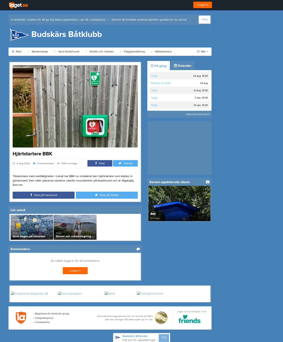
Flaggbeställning (134, 52)
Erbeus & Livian (161, 83)
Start (18, 52)
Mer (203, 52)
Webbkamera (163, 52)
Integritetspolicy (44, 318)
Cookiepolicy (42, 322)
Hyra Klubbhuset (68, 52)
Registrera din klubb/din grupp (52, 313)
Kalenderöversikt (197, 114)
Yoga (154, 76)
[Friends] (190, 320)
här (108, 20)
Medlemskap (39, 52)
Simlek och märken (101, 52)
